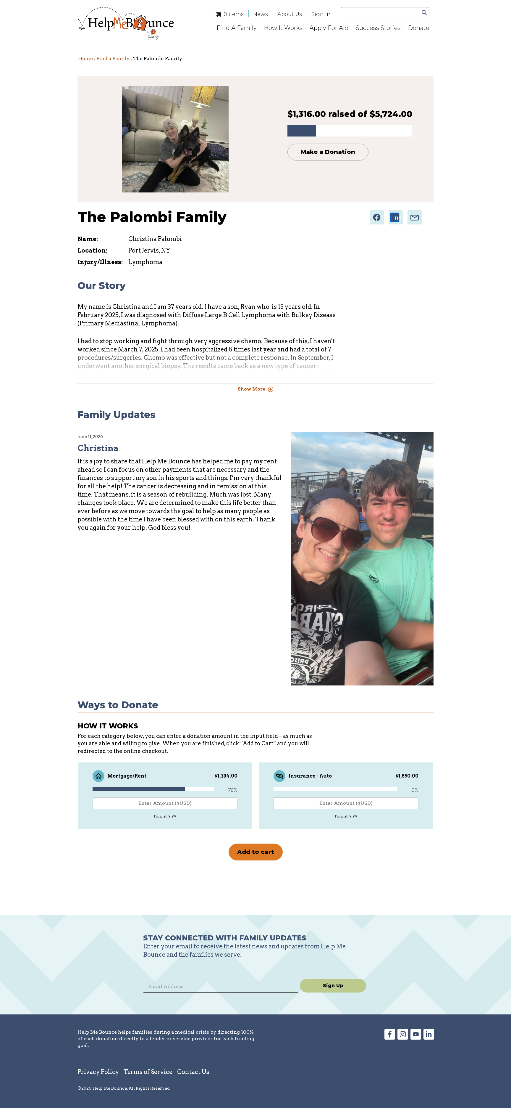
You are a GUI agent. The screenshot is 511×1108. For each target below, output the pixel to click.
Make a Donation (328, 151)
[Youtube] (415, 1037)
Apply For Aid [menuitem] (329, 27)
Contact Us (193, 1071)
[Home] (126, 23)
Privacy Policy (98, 1071)
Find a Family (113, 58)
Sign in (321, 14)
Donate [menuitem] (418, 27)
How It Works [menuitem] (283, 27)
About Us (289, 14)
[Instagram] (402, 1037)
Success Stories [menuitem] (378, 27)
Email (415, 215)
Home (85, 58)
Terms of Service (148, 1071)
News (260, 14)
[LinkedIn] (428, 1037)
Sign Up (333, 985)
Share (377, 215)
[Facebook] (389, 1037)
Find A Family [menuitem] (236, 27)
